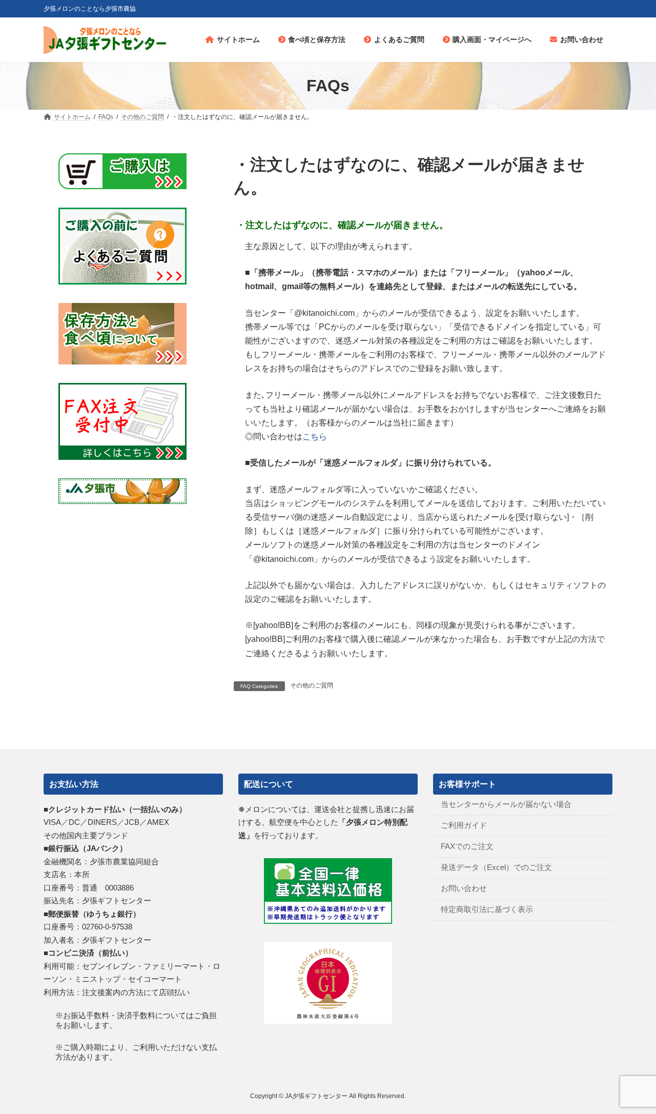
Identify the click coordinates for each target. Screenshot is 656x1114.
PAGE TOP (630, 1071)
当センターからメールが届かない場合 (506, 804)
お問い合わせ (464, 888)
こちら (314, 436)
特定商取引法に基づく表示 (487, 909)
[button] (423, 225)
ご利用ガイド (464, 825)
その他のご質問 (311, 685)
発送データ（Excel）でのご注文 (496, 867)
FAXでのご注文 (467, 846)
